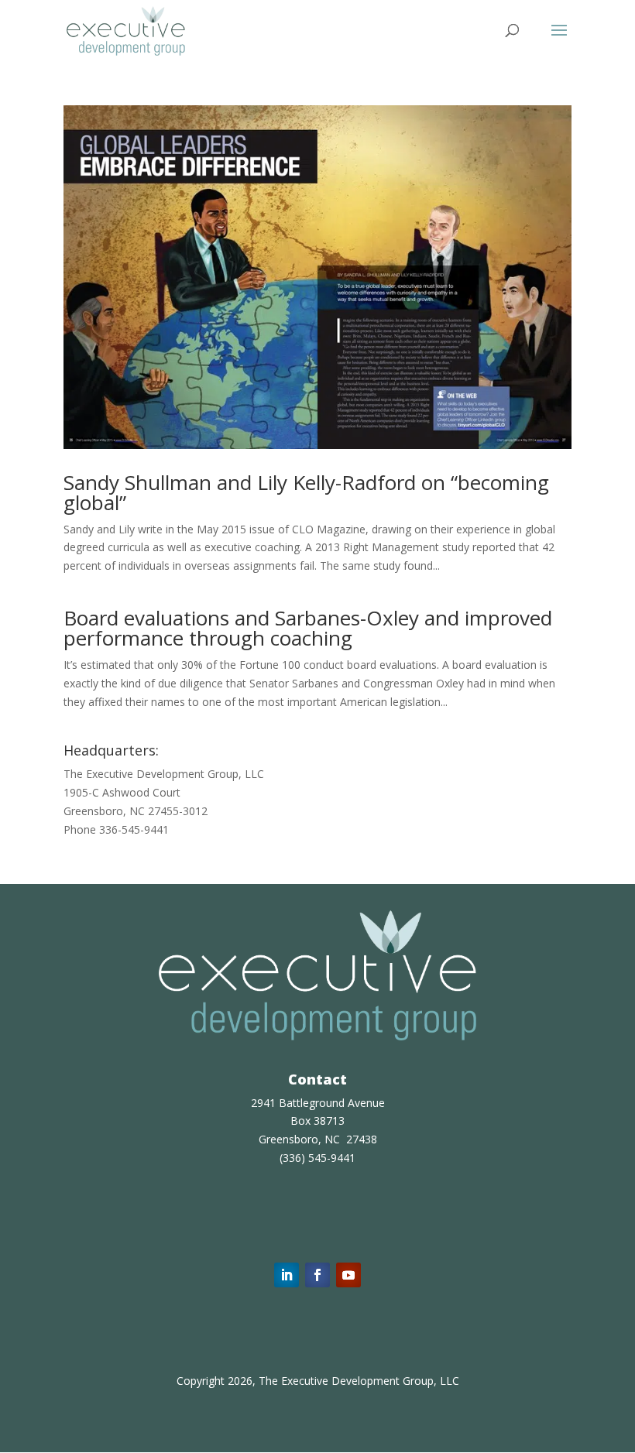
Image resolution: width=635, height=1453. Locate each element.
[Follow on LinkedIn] (286, 1275)
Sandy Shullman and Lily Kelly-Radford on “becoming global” (306, 492)
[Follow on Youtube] (348, 1275)
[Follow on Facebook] (317, 1275)
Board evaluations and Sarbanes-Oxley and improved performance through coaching (308, 628)
